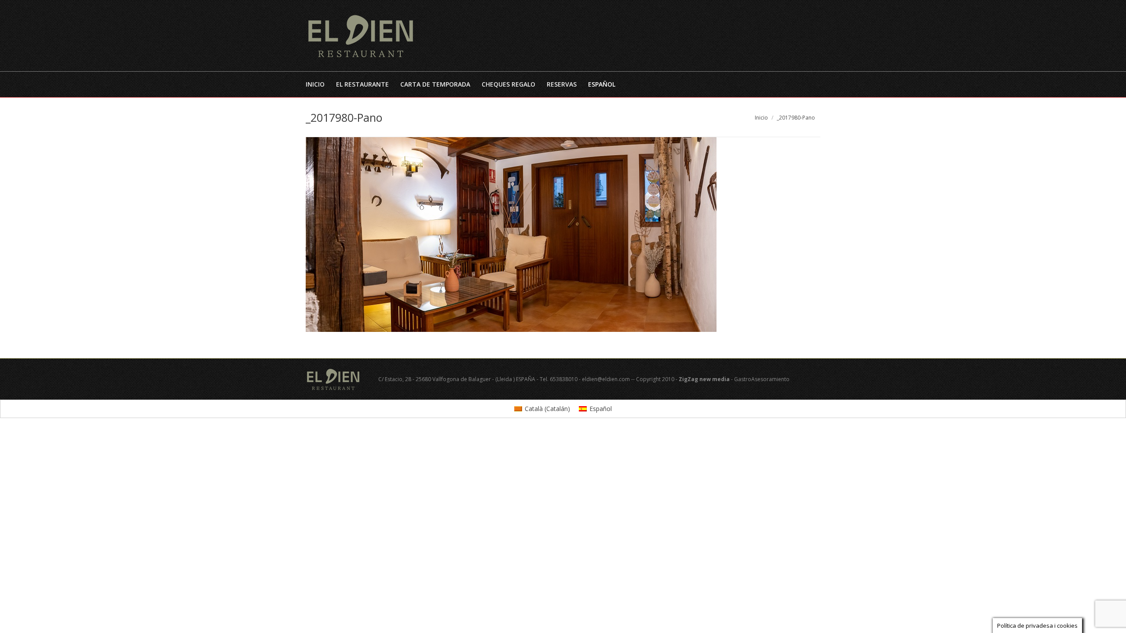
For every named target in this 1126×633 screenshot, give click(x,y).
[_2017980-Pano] (563, 234)
